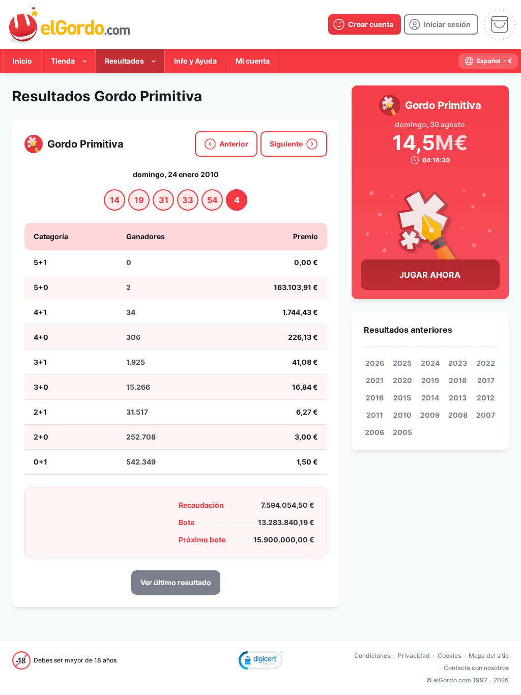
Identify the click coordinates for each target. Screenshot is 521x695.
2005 (402, 432)
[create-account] (364, 24)
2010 (402, 415)
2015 (402, 397)
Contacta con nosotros (476, 668)
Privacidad (414, 655)
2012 (486, 397)
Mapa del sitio (489, 655)
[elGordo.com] (69, 24)
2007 (485, 415)
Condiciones (372, 655)
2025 (402, 363)
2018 (458, 380)
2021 (375, 380)
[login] (441, 24)
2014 (430, 397)
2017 (486, 380)
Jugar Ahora (429, 275)
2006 (374, 432)
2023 (457, 363)
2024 (430, 363)
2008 (458, 415)
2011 (374, 415)
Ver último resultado (175, 582)
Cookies (449, 655)
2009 (430, 415)
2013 (458, 397)
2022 (485, 363)
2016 (375, 397)
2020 (402, 380)
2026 (374, 363)
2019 (430, 380)
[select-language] (488, 61)
